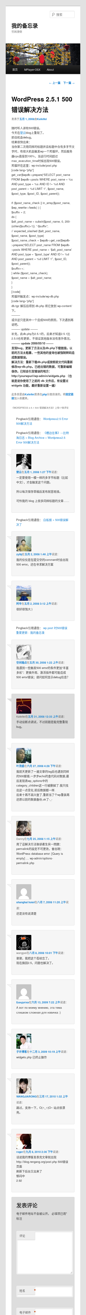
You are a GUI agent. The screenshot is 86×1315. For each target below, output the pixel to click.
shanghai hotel (25, 902)
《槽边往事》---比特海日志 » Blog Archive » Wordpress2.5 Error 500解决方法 (42, 437)
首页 (15, 69)
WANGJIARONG (26, 1096)
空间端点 (21, 662)
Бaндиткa (22, 1002)
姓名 (27, 1290)
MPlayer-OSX (32, 69)
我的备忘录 (24, 25)
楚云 (23, 132)
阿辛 (19, 604)
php (44, 394)
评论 (22, 1235)
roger (19, 1152)
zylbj (19, 554)
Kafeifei (42, 119)
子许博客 (21, 1052)
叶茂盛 (20, 766)
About (50, 69)
